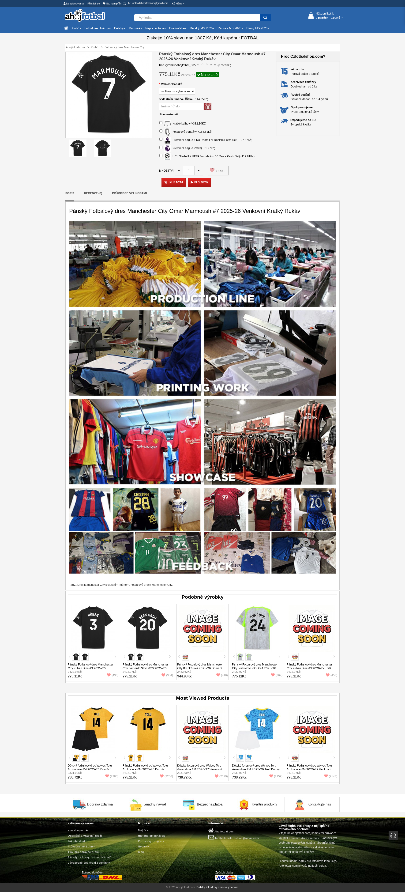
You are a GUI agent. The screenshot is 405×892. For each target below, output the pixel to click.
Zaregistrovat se (75, 3)
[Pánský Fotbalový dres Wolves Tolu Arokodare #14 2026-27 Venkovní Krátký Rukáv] (312, 729)
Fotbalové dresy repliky (303, 838)
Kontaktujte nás (319, 804)
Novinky (143, 846)
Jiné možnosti (168, 114)
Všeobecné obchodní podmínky (89, 862)
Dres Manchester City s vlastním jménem (103, 584)
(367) (279, 675)
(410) (224, 675)
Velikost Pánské (171, 84)
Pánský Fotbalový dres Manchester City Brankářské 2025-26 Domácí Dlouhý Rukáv (200, 668)
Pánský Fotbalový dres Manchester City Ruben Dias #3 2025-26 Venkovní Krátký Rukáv (90, 668)
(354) (169, 675)
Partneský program (151, 841)
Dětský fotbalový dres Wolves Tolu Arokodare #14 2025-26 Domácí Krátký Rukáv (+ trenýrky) (90, 769)
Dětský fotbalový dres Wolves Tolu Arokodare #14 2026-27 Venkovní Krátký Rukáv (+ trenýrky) (199, 769)
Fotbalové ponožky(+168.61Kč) (191, 131)
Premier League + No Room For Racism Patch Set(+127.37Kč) (211, 140)
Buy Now (201, 182)
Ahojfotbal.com (224, 831)
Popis (69, 193)
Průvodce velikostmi (129, 193)
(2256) (169, 776)
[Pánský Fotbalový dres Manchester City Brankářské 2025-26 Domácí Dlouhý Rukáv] (202, 628)
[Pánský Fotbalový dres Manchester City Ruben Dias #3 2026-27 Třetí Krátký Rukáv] (312, 628)
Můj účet (144, 830)
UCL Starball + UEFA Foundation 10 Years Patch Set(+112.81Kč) (213, 156)
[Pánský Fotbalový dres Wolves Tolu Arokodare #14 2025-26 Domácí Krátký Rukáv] (147, 729)
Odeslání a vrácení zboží (85, 835)
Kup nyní (176, 182)
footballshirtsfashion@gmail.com (149, 3)
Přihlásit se (93, 3)
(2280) (114, 776)
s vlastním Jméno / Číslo (175, 99)
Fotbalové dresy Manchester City (151, 584)
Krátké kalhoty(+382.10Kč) (188, 123)
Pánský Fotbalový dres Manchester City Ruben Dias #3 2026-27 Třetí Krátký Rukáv (309, 668)
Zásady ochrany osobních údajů (89, 857)
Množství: (166, 170)
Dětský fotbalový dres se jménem (217, 887)
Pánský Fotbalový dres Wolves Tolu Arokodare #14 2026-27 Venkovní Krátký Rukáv (309, 769)
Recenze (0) (93, 193)
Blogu (142, 851)
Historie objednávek (151, 835)
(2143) (333, 776)
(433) (115, 675)
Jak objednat (76, 841)
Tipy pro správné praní (83, 851)
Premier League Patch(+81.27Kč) (193, 148)
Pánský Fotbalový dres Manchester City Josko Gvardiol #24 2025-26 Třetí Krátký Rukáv (255, 668)
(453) (333, 675)
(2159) (278, 776)
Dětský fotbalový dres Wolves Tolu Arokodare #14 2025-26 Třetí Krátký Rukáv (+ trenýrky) (256, 769)
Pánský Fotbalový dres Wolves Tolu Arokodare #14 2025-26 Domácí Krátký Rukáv (145, 769)
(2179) (223, 776)
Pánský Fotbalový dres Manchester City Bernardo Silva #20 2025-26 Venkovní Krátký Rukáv (145, 668)
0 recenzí (224, 65)
